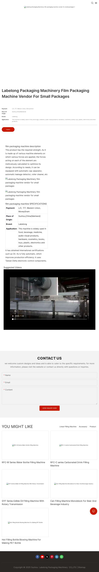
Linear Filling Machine (68, 426)
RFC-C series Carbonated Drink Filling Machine (69, 464)
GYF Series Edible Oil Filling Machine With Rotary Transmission (23, 502)
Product (93, 426)
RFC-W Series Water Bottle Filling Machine (23, 462)
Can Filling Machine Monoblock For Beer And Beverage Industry (73, 502)
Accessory (83, 426)
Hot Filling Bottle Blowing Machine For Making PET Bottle (21, 541)
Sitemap (81, 567)
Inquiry (8, 129)
